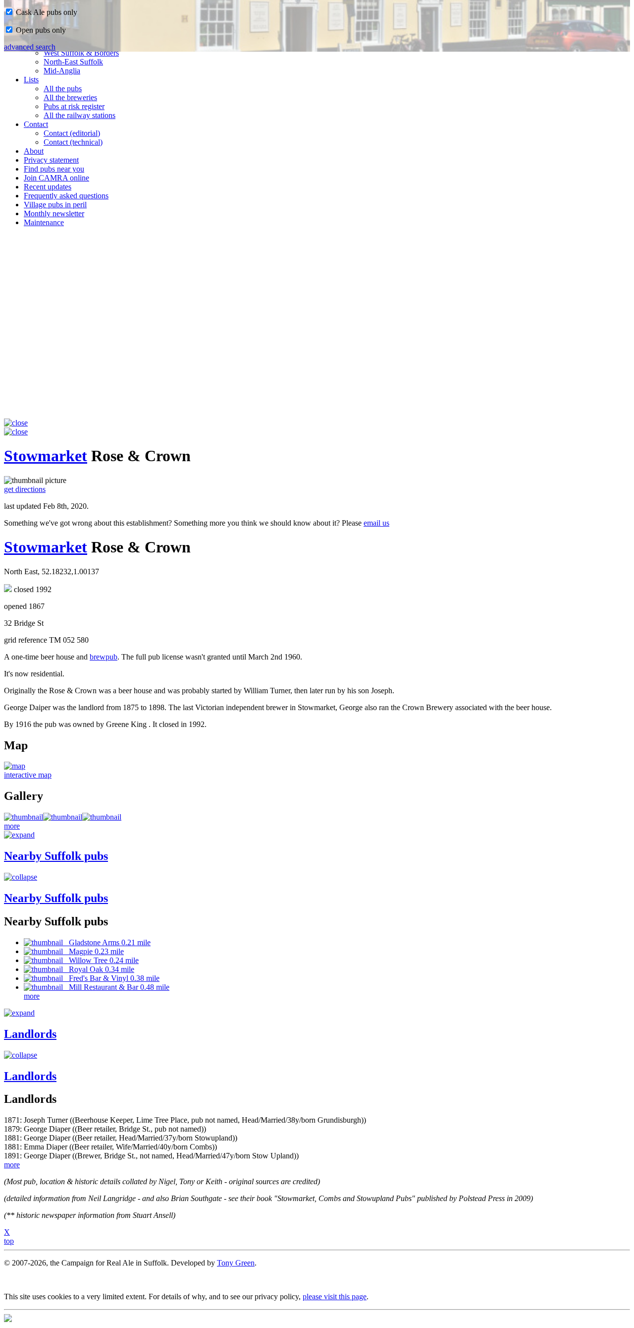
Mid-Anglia (62, 70)
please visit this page (335, 1296)
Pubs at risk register (74, 106)
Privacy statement (51, 160)
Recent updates (47, 186)
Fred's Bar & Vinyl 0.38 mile (111, 978)
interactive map (28, 775)
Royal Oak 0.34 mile (98, 969)
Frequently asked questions (66, 195)
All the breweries (70, 97)
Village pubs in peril (55, 204)
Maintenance (44, 222)
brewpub (103, 657)
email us (376, 523)
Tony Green (236, 1263)
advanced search (29, 47)
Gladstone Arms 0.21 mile (107, 942)
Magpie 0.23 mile (93, 951)
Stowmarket (45, 456)
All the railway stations (79, 115)
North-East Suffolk (73, 62)
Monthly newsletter (54, 213)
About (34, 151)
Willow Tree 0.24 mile (101, 960)
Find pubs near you (54, 169)
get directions (25, 489)
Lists (31, 79)
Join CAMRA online (56, 178)
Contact (36, 124)
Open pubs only (40, 30)
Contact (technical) (73, 142)
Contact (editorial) (72, 133)
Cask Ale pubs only (45, 12)
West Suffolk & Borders (81, 53)
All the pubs (63, 88)
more (12, 826)
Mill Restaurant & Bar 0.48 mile (116, 987)
